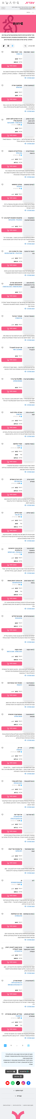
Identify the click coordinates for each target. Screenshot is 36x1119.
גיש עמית (19, 750)
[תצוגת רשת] (8, 46)
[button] (3, 2)
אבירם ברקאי (18, 481)
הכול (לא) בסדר (17, 781)
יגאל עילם (19, 87)
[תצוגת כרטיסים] (3, 46)
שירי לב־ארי (18, 514)
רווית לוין (19, 186)
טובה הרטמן (10, 651)
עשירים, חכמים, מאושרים (13, 1014)
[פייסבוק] (28, 1083)
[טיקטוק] (18, 1083)
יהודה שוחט (18, 651)
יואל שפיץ (19, 414)
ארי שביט (19, 54)
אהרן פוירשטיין (7, 286)
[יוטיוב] (7, 1083)
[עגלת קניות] (6, 2)
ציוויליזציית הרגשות (15, 151)
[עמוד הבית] (33, 12)
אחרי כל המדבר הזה (15, 251)
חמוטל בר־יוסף (17, 349)
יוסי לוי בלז (19, 253)
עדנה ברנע (12, 220)
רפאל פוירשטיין (17, 286)
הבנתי (3, 8)
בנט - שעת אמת (16, 52)
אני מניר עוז (18, 815)
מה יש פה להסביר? (16, 348)
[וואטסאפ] (13, 1083)
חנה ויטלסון (11, 552)
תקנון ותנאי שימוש (28, 1105)
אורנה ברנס (18, 618)
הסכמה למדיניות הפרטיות (26, 8)
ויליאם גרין (19, 1016)
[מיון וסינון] (25, 46)
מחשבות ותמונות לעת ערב (13, 218)
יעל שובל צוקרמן (10, 253)
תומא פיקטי (10, 122)
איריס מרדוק (18, 951)
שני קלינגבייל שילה (16, 818)
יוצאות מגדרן (17, 981)
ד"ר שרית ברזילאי (16, 982)
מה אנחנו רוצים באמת (15, 581)
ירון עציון (19, 685)
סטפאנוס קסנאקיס (16, 882)
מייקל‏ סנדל (18, 122)
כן (21, 880)
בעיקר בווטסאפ (17, 184)
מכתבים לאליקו (17, 616)
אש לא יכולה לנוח (16, 412)
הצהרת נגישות (6, 1105)
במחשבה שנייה (17, 85)
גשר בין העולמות (16, 914)
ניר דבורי (19, 446)
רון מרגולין (19, 552)
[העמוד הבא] (5, 1045)
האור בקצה (18, 649)
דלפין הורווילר (18, 783)
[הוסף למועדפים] (2, 52)
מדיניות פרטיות (17, 1105)
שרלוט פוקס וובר (17, 582)
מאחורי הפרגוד (17, 316)
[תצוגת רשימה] (12, 46)
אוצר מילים (18, 513)
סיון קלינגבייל (18, 816)
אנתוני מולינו (18, 716)
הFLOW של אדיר (16, 379)
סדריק (20, 748)
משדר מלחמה (17, 444)
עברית (19, 1096)
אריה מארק (18, 318)
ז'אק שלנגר (18, 851)
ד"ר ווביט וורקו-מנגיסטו (15, 985)
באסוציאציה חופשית (15, 714)
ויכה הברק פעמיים (16, 479)
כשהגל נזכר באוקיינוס (15, 683)
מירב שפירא (18, 916)
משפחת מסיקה (17, 381)
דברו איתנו (19, 1090)
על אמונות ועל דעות (15, 849)
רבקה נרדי (19, 220)
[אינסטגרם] (23, 1083)
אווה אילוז (19, 153)
